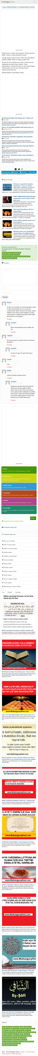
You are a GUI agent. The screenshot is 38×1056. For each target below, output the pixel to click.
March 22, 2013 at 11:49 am (13, 361)
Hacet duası (9, 1026)
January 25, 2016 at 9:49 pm (17, 350)
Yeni (3, 592)
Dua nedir (21, 1041)
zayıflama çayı (27, 1026)
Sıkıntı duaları (7, 575)
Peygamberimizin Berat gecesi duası (11, 1043)
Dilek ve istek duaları (9, 544)
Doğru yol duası (22, 1037)
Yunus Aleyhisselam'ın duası (9, 258)
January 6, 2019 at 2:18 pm (13, 304)
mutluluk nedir (6, 1028)
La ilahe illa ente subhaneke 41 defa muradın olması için (16, 256)
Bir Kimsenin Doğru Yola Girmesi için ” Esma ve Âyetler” (19, 118)
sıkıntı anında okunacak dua (27, 1028)
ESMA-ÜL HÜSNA (6, 1030)
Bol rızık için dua (15, 1028)
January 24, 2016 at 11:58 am (13, 337)
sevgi (21, 1026)
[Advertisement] (19, 30)
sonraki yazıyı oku (7, 172)
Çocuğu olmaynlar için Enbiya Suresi (11, 252)
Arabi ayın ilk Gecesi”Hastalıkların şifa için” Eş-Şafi (18, 1012)
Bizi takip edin (17, 1053)
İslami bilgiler (7, 508)
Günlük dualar (7, 552)
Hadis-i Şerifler (7, 485)
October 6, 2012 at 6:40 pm (13, 372)
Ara (34, 518)
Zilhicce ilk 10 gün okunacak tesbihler (22, 1036)
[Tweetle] (19, 169)
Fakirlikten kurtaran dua (18, 1030)
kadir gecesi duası (6, 1036)
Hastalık (5, 500)
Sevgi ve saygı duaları (10, 571)
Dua (3, 1026)
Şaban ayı (4, 1032)
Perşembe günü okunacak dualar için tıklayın (13, 521)
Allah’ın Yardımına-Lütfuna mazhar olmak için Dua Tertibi (20, 885)
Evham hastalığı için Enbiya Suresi (10, 254)
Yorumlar (17, 592)
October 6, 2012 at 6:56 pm (17, 383)
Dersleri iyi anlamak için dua (20, 1039)
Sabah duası (19, 1032)
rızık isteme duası (29, 1041)
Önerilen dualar (17, 8)
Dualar (12, 8)
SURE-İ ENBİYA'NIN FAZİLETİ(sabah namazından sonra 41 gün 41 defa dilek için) (24, 198)
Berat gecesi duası (6, 1039)
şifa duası (33, 1032)
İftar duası (28, 1030)
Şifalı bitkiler (6, 493)
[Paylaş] (15, 169)
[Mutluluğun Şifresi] (8, 2)
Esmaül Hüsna (7, 476)
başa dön (15, 172)
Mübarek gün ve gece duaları (12, 586)
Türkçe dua (27, 1034)
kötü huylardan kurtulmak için (9, 1041)
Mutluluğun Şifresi (6, 8)
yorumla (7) (24, 172)
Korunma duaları (8, 560)
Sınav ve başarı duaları (10, 579)
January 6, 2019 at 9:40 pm (17, 324)
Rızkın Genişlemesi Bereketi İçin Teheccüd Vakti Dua (18, 146)
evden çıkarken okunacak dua (9, 1045)
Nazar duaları (7, 563)
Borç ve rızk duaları (9, 541)
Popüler (10, 592)
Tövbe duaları (7, 582)
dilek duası (15, 1026)
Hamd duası (26, 1032)
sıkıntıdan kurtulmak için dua (9, 1037)
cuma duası (11, 1032)
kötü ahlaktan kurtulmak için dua (10, 1034)
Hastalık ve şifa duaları (10, 556)
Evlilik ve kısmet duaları (10, 548)
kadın (21, 1034)
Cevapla (9, 319)
